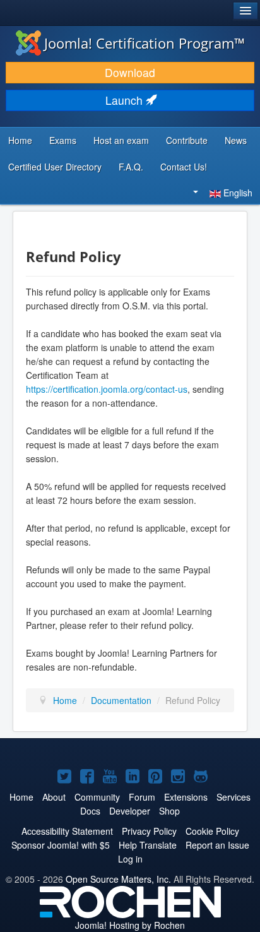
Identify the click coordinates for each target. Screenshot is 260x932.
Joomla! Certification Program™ (144, 42)
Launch (125, 100)
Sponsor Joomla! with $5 (60, 845)
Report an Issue (217, 845)
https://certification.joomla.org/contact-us (106, 389)
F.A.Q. (131, 166)
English (236, 192)
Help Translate (148, 845)
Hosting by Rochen (130, 925)
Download (130, 72)
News (236, 140)
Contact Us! (183, 166)
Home (20, 140)
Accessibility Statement (67, 831)
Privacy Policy (149, 831)
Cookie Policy (212, 831)
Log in (130, 858)
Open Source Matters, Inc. (118, 879)
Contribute (187, 140)
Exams (62, 140)
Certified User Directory (55, 166)
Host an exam (121, 140)
